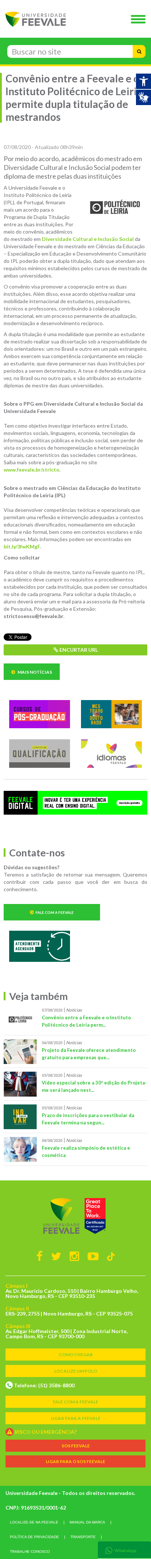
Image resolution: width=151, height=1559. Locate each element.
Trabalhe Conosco (30, 1551)
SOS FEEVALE (76, 1445)
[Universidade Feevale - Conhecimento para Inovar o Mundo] (75, 1215)
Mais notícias (34, 672)
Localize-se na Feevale (34, 1522)
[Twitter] (56, 1255)
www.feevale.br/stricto (31, 469)
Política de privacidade (34, 1537)
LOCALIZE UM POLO (75, 1371)
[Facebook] (39, 1255)
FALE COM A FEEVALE (75, 1401)
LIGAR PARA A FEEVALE (75, 1418)
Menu (140, 19)
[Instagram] (74, 1255)
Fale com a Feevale (55, 912)
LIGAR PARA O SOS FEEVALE (75, 1461)
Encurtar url (78, 650)
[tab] (124, 1549)
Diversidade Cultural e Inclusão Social (88, 239)
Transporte (83, 1537)
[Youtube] (93, 1255)
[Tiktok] (110, 1256)
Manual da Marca (87, 1522)
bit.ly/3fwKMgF (22, 546)
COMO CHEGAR (76, 1354)
